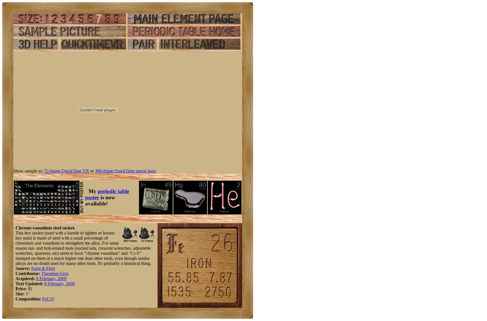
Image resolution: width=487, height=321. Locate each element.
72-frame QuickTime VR (66, 171)
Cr (49, 298)
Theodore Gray (55, 273)
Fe (44, 298)
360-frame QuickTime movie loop (125, 171)
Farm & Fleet (43, 268)
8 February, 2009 (51, 278)
